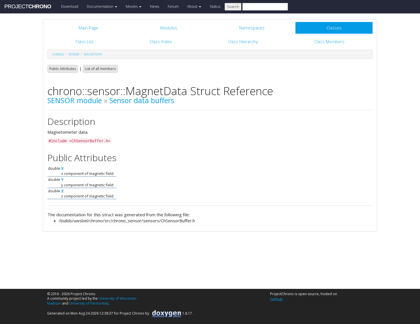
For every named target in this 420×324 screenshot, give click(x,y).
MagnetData (93, 54)
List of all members (100, 68)
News (154, 6)
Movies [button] (132, 6)
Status (215, 6)
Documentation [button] (100, 6)
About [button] (192, 6)
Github (276, 299)
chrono (58, 54)
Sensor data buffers (141, 100)
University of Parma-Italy (89, 303)
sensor (74, 54)
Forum (173, 6)
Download (69, 6)
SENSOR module (74, 100)
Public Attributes (62, 68)
